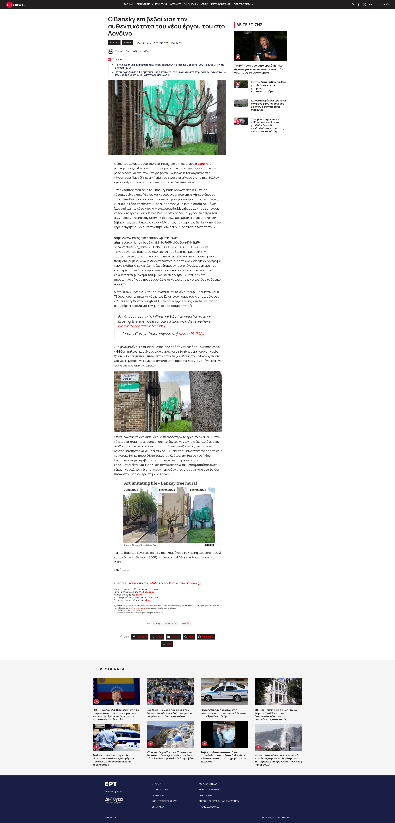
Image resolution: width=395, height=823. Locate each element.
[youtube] (370, 4)
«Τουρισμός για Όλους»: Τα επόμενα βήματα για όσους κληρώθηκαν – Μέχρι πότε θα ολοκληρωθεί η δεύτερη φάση (170, 755)
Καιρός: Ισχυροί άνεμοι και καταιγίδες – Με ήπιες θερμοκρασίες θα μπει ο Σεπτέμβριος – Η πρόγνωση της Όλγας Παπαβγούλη (278, 760)
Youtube (153, 597)
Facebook (148, 591)
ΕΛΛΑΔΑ (128, 4)
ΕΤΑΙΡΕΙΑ (156, 783)
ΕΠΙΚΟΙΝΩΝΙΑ (205, 795)
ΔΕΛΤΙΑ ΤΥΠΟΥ (159, 795)
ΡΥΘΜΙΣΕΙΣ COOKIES (209, 806)
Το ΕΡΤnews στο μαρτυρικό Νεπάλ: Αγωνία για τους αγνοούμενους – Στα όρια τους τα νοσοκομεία (259, 69)
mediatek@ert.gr (113, 791)
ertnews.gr (140, 608)
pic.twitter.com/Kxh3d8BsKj (141, 325)
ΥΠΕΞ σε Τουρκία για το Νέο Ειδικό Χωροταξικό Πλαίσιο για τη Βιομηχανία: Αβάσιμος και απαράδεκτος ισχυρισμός (276, 714)
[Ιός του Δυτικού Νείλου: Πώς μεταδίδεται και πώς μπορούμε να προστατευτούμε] (241, 84)
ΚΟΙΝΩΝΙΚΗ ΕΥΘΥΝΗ (209, 789)
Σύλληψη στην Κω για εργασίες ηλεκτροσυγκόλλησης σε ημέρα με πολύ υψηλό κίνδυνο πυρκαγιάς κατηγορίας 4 (114, 760)
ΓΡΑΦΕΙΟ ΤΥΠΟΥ (160, 789)
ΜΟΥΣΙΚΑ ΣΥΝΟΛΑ (208, 783)
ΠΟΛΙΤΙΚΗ (161, 4)
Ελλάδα (153, 583)
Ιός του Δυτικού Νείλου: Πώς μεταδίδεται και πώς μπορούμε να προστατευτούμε (268, 86)
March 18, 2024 (191, 333)
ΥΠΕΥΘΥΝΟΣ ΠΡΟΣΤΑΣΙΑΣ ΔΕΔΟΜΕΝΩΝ (219, 801)
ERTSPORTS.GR (221, 4)
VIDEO (204, 4)
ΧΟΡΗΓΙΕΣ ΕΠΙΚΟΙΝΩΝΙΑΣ (164, 801)
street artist (171, 623)
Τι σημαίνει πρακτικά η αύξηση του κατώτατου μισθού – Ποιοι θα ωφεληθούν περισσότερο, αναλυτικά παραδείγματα (267, 125)
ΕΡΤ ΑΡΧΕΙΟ (158, 806)
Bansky (202, 164)
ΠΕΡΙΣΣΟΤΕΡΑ (242, 4)
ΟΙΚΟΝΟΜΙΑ (191, 4)
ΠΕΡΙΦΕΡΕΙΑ (143, 4)
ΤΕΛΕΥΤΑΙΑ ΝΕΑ (110, 669)
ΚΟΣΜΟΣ (175, 4)
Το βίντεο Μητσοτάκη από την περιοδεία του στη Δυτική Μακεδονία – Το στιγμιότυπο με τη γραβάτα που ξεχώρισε (224, 757)
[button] (152, 4)
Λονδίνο (186, 623)
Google (154, 589)
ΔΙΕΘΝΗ (127, 42)
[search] (353, 4)
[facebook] (359, 4)
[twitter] (364, 4)
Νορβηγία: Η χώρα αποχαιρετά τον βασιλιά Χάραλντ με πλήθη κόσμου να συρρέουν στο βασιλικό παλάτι (170, 713)
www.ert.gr (110, 817)
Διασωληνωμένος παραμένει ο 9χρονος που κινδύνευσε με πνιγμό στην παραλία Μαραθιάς (268, 105)
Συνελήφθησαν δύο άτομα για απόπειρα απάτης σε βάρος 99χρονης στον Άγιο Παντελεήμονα (224, 713)
